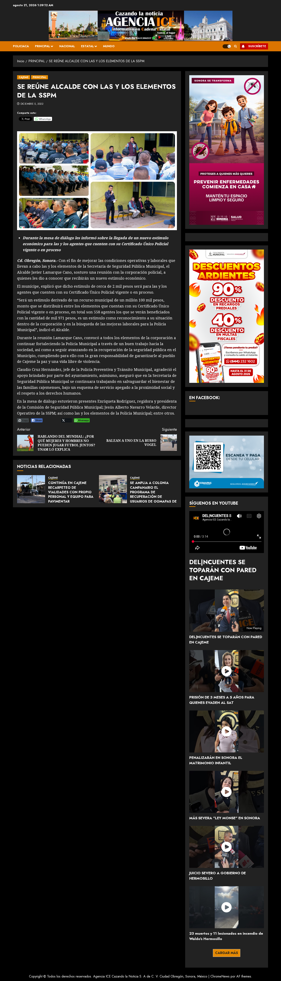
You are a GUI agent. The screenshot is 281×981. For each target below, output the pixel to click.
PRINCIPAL (42, 46)
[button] (235, 46)
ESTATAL (87, 46)
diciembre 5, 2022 (32, 104)
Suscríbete (257, 46)
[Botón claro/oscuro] (227, 46)
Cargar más (226, 953)
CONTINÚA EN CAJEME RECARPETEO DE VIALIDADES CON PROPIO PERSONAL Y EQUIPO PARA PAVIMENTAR (70, 492)
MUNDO (109, 46)
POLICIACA (21, 46)
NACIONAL (67, 46)
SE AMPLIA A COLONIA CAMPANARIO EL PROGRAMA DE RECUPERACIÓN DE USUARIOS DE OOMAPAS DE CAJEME (153, 494)
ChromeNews (220, 976)
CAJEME (23, 77)
